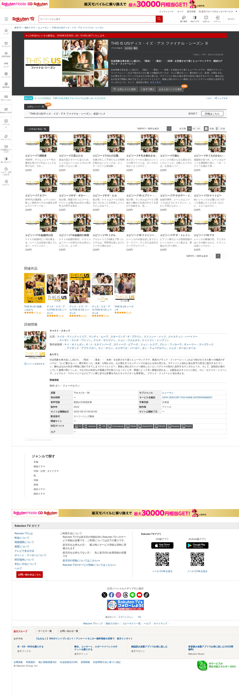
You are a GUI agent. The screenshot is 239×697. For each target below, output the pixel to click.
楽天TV (17, 27)
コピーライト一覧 (131, 623)
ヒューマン (168, 392)
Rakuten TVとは (24, 533)
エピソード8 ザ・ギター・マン (76, 195)
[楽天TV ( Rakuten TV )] (23, 21)
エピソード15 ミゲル (104, 235)
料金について (22, 537)
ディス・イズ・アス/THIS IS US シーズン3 (79, 309)
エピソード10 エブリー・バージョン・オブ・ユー (153, 195)
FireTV (189, 426)
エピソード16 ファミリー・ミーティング (148, 235)
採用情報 (85, 662)
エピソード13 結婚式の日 (39, 235)
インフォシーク (166, 11)
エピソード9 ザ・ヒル (105, 195)
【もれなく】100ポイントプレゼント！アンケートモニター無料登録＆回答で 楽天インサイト (84, 638)
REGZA (162, 426)
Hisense (175, 426)
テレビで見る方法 (24, 550)
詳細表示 (217, 128)
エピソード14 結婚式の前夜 (74, 235)
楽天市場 (191, 11)
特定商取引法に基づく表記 (107, 662)
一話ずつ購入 (147, 89)
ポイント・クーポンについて (30, 555)
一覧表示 (206, 128)
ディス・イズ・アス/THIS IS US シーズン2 (57, 309)
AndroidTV (147, 426)
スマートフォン (125, 617)
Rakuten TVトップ (93, 623)
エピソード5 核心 (169, 155)
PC (80, 426)
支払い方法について (26, 563)
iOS (104, 426)
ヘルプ (209, 98)
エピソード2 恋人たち (71, 155)
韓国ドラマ (39, 466)
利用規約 (30, 662)
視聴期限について (24, 542)
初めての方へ (113, 623)
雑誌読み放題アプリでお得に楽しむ (149, 646)
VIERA (133, 426)
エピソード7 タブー (36, 195)
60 (194, 128)
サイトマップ (160, 623)
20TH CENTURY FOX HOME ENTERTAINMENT (187, 397)
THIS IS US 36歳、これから (34, 308)
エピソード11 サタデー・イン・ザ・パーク (183, 195)
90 (198, 128)
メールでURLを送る (162, 571)
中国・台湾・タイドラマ (46, 471)
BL (35, 475)
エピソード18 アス (204, 235)
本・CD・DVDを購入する (30, 646)
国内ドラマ (39, 493)
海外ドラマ (39, 489)
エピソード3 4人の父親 (105, 155)
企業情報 (18, 662)
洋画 (36, 480)
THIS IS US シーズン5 (123, 308)
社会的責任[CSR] (69, 662)
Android (92, 426)
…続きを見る (155, 82)
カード (180, 11)
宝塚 (36, 461)
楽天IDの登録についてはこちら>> (81, 560)
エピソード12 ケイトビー (208, 195)
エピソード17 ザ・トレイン (175, 235)
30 (189, 128)
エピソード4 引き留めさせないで (144, 155)
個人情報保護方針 (47, 662)
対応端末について (24, 559)
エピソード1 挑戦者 (36, 155)
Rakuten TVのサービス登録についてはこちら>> (89, 564)
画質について (22, 546)
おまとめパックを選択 (170, 89)
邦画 (36, 484)
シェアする (223, 98)
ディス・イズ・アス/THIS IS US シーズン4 (102, 309)
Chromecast (118, 426)
